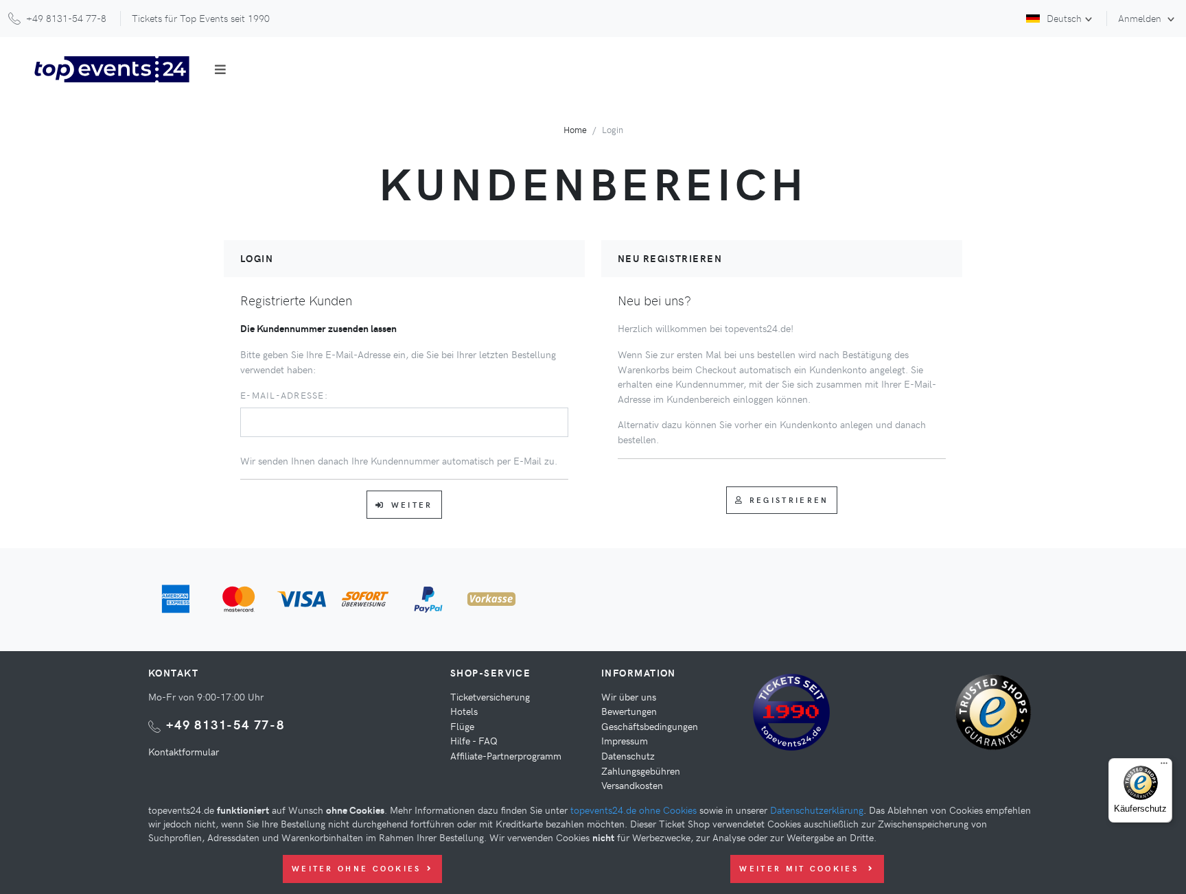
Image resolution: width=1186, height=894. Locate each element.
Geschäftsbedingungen (649, 726)
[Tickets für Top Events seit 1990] (791, 714)
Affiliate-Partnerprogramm (505, 755)
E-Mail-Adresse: (284, 395)
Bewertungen (629, 711)
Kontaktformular (183, 751)
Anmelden (1141, 18)
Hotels (464, 711)
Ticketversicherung (490, 696)
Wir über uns (628, 696)
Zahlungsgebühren (640, 770)
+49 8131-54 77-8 (225, 724)
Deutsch (1064, 18)
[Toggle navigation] (220, 69)
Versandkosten (632, 785)
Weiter (412, 504)
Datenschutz (628, 755)
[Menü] (1164, 766)
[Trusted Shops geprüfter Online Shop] (996, 717)
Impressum (624, 740)
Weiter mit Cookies (801, 868)
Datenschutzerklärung (816, 809)
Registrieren (789, 500)
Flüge (462, 726)
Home (575, 129)
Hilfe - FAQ (474, 740)
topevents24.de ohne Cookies (633, 809)
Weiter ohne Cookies (356, 868)
